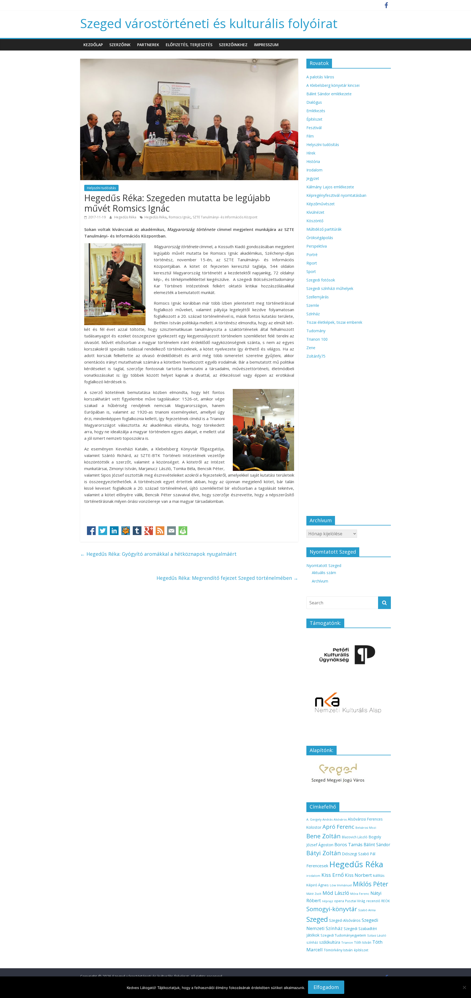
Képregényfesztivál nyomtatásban (336, 195)
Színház (313, 313)
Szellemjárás (317, 296)
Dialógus (314, 102)
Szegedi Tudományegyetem (343, 935)
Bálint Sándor (377, 845)
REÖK (385, 901)
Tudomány (315, 330)
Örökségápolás (319, 237)
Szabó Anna (367, 910)
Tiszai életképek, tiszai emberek (334, 322)
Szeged (317, 919)
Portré (312, 254)
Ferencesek (317, 865)
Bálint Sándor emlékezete (329, 93)
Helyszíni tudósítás (101, 188)
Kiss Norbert (358, 875)
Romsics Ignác (180, 217)
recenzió (373, 901)
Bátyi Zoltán (323, 853)
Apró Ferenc (338, 826)
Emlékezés (315, 110)
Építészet (314, 119)
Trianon (347, 942)
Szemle (312, 305)
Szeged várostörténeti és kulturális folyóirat (208, 23)
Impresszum (266, 44)
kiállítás (379, 875)
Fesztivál (314, 127)
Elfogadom (326, 987)
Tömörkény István (338, 949)
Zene (310, 347)
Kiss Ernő (332, 874)
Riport (311, 263)
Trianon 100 (317, 339)
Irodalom (314, 170)
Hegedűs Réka (125, 217)
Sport (311, 271)
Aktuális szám (324, 572)
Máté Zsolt (313, 894)
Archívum (320, 581)
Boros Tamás (348, 845)
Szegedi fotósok (320, 280)
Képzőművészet (320, 203)
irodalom (313, 876)
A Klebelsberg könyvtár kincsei (333, 85)
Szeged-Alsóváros (345, 920)
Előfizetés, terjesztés (189, 44)
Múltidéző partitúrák (324, 229)
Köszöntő (314, 220)
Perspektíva (316, 246)
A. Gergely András (319, 819)
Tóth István (362, 942)
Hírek (310, 153)
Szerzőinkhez (233, 44)
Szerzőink (120, 44)
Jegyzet (312, 178)
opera (339, 901)
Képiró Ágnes (317, 885)
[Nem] (464, 987)
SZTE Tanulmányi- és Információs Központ (225, 217)
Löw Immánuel (341, 885)
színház (312, 942)
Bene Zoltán (323, 836)
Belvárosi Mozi (365, 828)
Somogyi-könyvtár (331, 909)
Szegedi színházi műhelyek (329, 288)
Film (310, 136)
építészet (361, 950)
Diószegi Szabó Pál (358, 853)
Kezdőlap (93, 44)
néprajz (327, 901)
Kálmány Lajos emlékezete (330, 186)
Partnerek (148, 44)
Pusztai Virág (355, 901)
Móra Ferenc (359, 894)
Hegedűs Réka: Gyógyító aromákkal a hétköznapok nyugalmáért (158, 554)
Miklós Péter (370, 884)
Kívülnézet (315, 212)
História (313, 161)
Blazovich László (354, 837)
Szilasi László (376, 935)
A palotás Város (320, 76)
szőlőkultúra (329, 942)
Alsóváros (340, 819)
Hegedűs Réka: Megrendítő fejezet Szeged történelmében (227, 578)
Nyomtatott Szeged (323, 565)
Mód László (335, 893)
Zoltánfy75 (315, 356)
